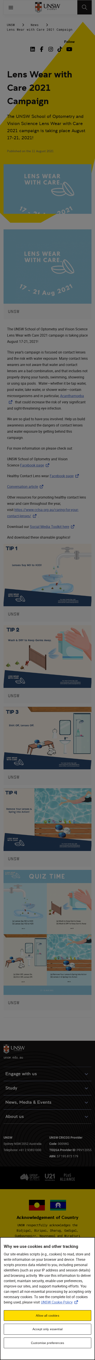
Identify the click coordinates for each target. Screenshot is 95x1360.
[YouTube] (69, 49)
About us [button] (14, 1116)
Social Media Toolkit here (53, 526)
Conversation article (26, 486)
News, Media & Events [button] (28, 1102)
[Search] (84, 7)
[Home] (47, 7)
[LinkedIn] (33, 49)
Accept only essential (47, 1329)
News (35, 25)
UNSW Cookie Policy (60, 1302)
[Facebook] (42, 49)
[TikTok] (60, 49)
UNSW (11, 25)
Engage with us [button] (21, 1073)
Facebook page (35, 465)
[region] (47, 1298)
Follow (69, 42)
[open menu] (11, 7)
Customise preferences (47, 1343)
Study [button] (11, 1088)
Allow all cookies (47, 1315)
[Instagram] (51, 49)
